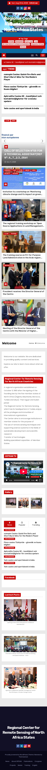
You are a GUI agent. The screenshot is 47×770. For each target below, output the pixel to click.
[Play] (7, 480)
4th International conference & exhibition (16, 44)
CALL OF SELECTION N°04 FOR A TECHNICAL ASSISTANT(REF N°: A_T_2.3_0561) (23, 154)
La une (7, 121)
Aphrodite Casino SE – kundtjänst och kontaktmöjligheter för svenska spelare (23, 99)
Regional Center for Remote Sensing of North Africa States (23, 24)
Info (14, 170)
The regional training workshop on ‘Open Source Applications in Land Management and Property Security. (23, 226)
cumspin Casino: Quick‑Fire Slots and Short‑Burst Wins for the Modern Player (22, 77)
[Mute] (37, 480)
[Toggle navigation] (32, 55)
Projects (7, 173)
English (34, 765)
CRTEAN (11, 41)
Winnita (23, 47)
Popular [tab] (22, 525)
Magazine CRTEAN (37, 44)
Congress (7, 170)
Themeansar (23, 757)
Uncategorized (9, 530)
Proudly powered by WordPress (16, 755)
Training (15, 173)
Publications (28, 761)
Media (34, 170)
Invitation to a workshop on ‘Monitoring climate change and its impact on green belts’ (22, 194)
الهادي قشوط (28, 41)
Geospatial (19, 41)
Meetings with (8, 265)
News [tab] (9, 525)
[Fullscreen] (40, 480)
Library (27, 170)
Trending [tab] (36, 525)
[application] (23, 471)
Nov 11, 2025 (11, 162)
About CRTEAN (17, 761)
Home (31, 343)
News (13, 121)
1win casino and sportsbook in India (21, 108)
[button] (37, 55)
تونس (35, 41)
